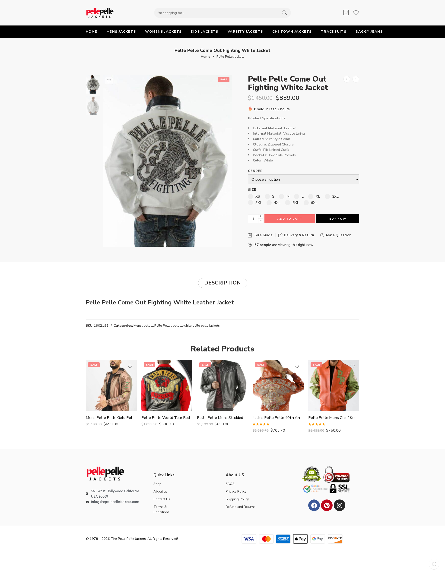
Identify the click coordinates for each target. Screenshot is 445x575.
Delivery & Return (298, 235)
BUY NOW (337, 219)
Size (252, 189)
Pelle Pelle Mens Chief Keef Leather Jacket (333, 417)
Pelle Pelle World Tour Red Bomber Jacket (166, 417)
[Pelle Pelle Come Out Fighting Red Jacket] (346, 79)
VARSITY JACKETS (245, 31)
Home (205, 56)
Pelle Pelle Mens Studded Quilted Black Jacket (222, 417)
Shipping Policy (237, 499)
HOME (91, 31)
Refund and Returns (240, 506)
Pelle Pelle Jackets (230, 56)
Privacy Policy (236, 491)
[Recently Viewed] (434, 564)
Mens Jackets (143, 325)
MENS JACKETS (121, 31)
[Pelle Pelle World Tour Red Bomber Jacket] (166, 385)
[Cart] (346, 12)
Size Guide (263, 235)
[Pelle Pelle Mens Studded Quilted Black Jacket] (222, 385)
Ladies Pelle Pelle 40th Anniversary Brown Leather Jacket (278, 417)
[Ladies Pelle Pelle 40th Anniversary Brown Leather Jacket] (278, 385)
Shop (157, 483)
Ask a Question (337, 235)
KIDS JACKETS (204, 31)
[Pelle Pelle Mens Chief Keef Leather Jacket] (333, 385)
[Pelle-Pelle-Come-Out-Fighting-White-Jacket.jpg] (93, 84)
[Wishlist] (109, 81)
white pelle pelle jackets (201, 325)
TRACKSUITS (333, 31)
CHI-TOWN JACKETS (292, 31)
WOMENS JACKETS (163, 31)
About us (160, 491)
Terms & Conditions (161, 509)
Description (222, 282)
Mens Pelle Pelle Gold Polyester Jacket (111, 417)
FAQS (230, 483)
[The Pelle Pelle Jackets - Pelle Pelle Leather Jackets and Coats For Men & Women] (100, 13)
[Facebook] (314, 505)
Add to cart (289, 219)
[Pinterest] (327, 505)
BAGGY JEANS (369, 31)
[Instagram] (339, 505)
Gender (255, 171)
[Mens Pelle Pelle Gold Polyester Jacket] (111, 385)
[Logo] (105, 473)
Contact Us (161, 499)
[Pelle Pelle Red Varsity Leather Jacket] (356, 79)
